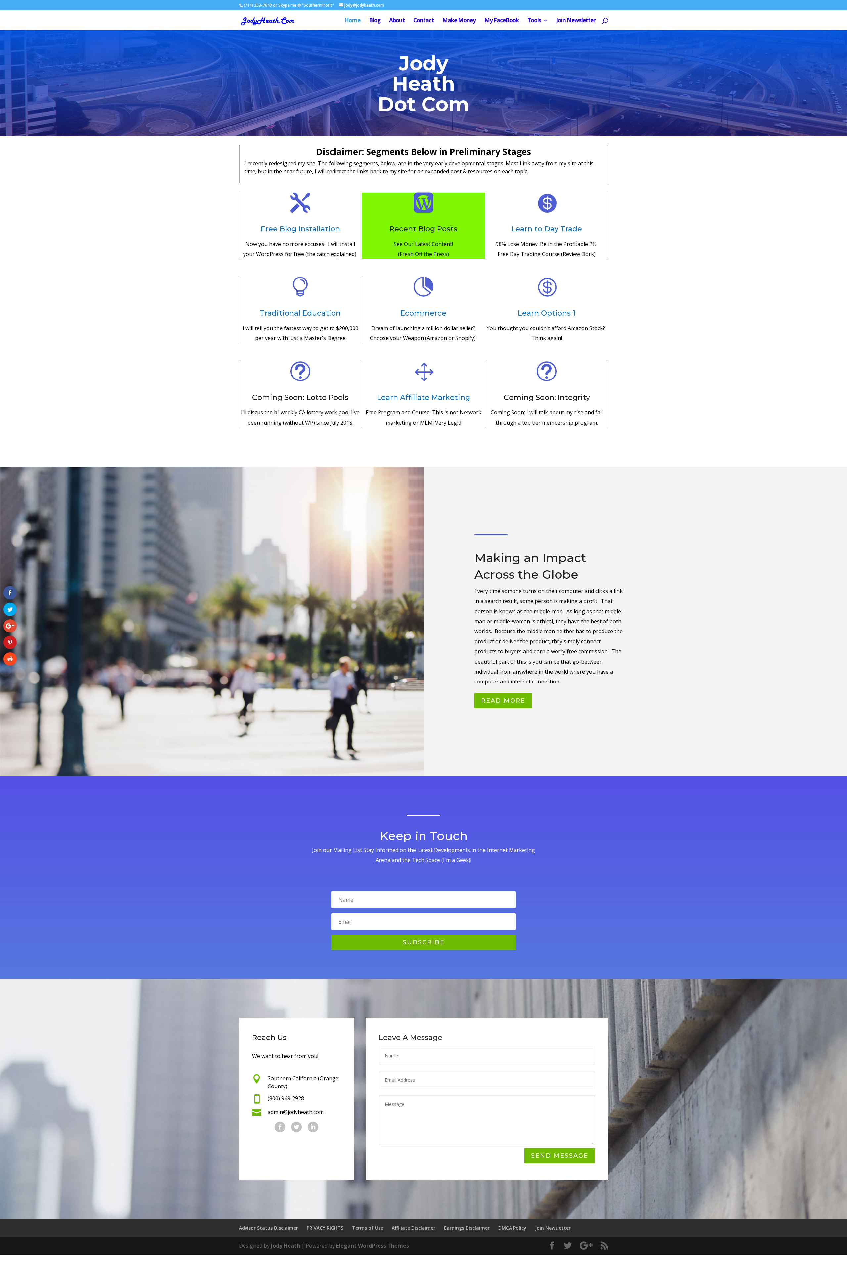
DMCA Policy (512, 1228)
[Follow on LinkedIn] (313, 1127)
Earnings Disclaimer (467, 1228)
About (397, 21)
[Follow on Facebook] (280, 1127)
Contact (423, 21)
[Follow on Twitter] (296, 1127)
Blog (374, 21)
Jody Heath (285, 1245)
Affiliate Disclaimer (413, 1228)
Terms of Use (367, 1228)
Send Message (559, 1155)
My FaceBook (501, 21)
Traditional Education (300, 313)
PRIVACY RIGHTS (325, 1228)
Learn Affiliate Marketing (423, 397)
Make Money (459, 21)
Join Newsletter (575, 21)
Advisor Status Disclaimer (268, 1228)
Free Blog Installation (300, 229)
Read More (503, 700)
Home (352, 21)
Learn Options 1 (546, 313)
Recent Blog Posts (423, 229)
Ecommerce (423, 313)
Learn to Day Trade (546, 229)
